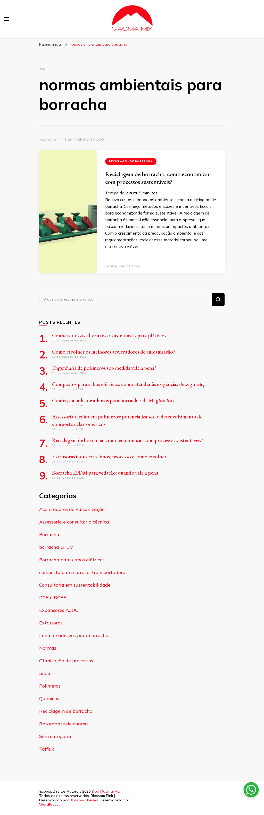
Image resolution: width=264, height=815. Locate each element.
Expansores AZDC (58, 610)
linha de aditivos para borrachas (75, 635)
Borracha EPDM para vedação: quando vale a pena (105, 472)
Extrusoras (51, 623)
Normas (47, 648)
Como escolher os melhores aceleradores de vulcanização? (113, 351)
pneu (44, 673)
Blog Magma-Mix (106, 791)
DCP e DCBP (53, 597)
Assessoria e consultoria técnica (74, 522)
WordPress (48, 804)
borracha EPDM (56, 547)
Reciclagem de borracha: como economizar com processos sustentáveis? (157, 178)
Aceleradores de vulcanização (72, 509)
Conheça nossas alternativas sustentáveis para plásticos (109, 335)
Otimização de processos (66, 661)
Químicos (49, 698)
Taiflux (46, 749)
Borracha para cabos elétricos (72, 560)
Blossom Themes (84, 800)
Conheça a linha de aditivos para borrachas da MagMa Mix (113, 400)
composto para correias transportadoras (83, 572)
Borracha (49, 534)
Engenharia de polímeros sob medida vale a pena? (104, 368)
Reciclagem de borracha (131, 161)
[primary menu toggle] (6, 19)
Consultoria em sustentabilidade (75, 585)
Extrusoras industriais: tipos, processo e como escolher (109, 456)
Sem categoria (55, 736)
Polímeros (50, 686)
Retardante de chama (63, 724)
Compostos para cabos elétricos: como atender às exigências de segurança (129, 384)
